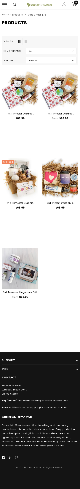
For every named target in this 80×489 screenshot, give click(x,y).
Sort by (8, 60)
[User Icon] (64, 4)
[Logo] (39, 4)
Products (17, 14)
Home (5, 14)
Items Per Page (12, 51)
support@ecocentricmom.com (48, 407)
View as (8, 41)
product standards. (24, 437)
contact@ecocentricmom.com (49, 400)
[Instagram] (16, 457)
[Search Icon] (14, 4)
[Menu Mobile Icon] (4, 4)
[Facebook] (3, 457)
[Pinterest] (10, 457)
